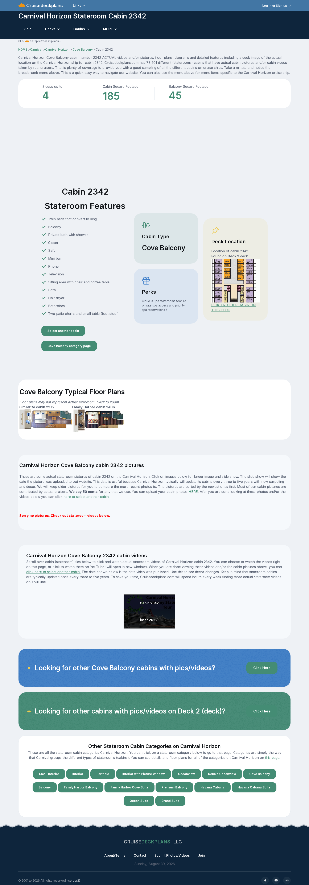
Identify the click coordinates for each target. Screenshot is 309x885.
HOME (22, 49)
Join (201, 855)
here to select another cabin (86, 497)
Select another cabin (63, 331)
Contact (140, 855)
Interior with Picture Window (143, 774)
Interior (77, 774)
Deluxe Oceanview (222, 774)
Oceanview (186, 774)
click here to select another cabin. (53, 572)
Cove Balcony (83, 49)
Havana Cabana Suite (254, 787)
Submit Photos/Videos (172, 855)
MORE (108, 29)
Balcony (45, 787)
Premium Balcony (174, 787)
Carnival (36, 49)
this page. (272, 757)
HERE (193, 492)
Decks (50, 29)
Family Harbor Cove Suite (129, 787)
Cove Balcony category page (69, 346)
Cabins (79, 29)
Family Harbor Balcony (80, 787)
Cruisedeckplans (44, 5)
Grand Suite (170, 801)
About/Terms (114, 855)
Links (77, 5)
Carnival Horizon (57, 49)
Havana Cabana (212, 787)
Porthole (102, 774)
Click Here (262, 668)
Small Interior (49, 774)
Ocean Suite (139, 801)
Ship (28, 29)
